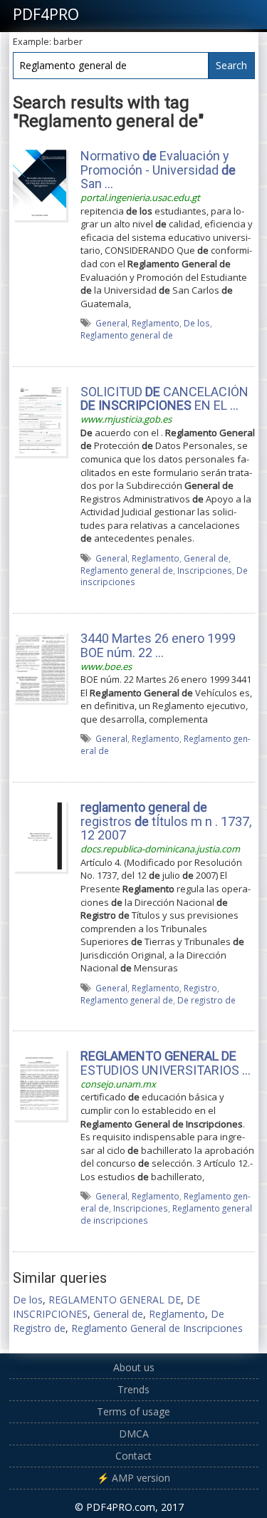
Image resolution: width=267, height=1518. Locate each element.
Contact (133, 1455)
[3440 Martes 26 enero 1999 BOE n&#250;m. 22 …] (39, 666)
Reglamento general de (126, 335)
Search (231, 65)
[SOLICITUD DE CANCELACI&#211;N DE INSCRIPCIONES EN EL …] (39, 419)
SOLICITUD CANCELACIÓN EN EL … (164, 398)
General (111, 323)
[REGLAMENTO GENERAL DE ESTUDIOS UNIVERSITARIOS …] (39, 1084)
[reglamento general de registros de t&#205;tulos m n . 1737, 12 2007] (39, 834)
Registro (200, 987)
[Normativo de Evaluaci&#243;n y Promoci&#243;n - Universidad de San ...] (39, 183)
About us (134, 1367)
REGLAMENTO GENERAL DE (114, 1299)
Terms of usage (133, 1411)
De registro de (206, 1000)
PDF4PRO (46, 14)
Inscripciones (204, 570)
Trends (133, 1389)
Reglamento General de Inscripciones (157, 1328)
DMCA (134, 1433)
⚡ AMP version (133, 1478)
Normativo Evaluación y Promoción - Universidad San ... (158, 170)
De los (197, 323)
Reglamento (155, 323)
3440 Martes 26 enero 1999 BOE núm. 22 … (158, 645)
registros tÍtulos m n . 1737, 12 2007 (165, 821)
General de (206, 558)
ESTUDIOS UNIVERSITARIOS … (165, 1063)
